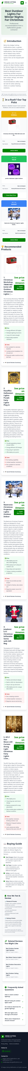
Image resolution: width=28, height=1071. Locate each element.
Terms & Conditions (14, 1043)
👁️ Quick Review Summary (13, 362)
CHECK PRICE (14, 150)
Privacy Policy (4, 1043)
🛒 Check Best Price (10, 195)
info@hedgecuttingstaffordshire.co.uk (12, 1062)
